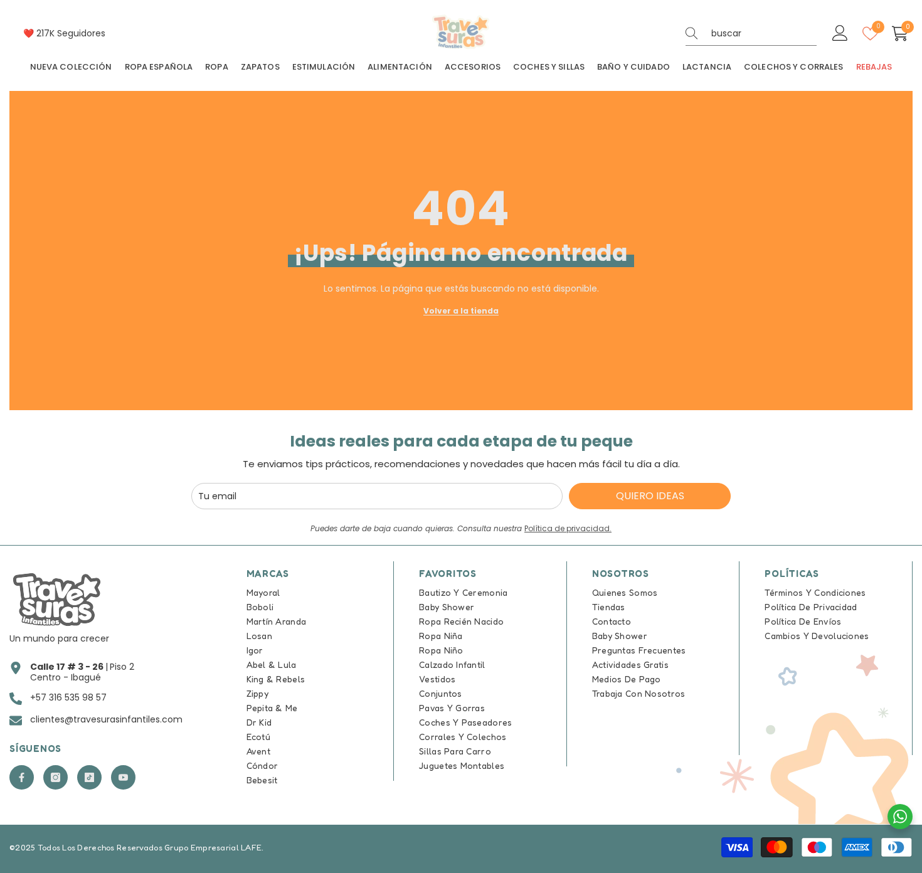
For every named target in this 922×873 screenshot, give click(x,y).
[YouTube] (123, 777)
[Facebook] (21, 777)
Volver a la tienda (461, 310)
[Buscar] (751, 33)
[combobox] (764, 33)
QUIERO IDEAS (650, 496)
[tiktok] (89, 777)
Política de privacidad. (568, 528)
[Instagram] (55, 777)
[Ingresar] (840, 33)
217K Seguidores (70, 33)
